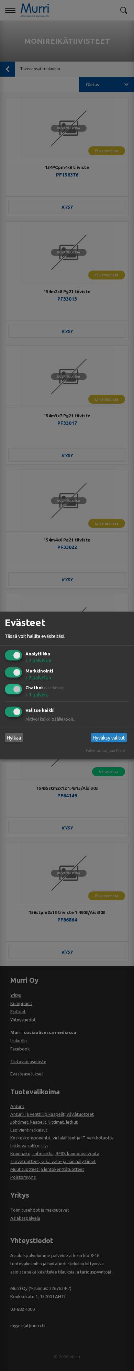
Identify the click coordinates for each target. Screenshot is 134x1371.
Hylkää (14, 738)
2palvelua (38, 660)
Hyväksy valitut (109, 738)
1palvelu (36, 694)
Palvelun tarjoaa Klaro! (106, 750)
